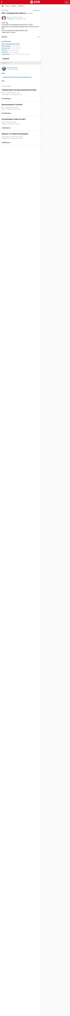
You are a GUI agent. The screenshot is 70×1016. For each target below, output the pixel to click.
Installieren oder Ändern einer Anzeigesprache (17, 77)
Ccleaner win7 (6, 54)
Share (5, 37)
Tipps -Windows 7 (13, 50)
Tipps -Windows (16, 46)
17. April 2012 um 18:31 (20, 19)
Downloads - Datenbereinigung (20, 54)
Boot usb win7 (6, 48)
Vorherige (5, 10)
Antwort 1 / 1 (6, 63)
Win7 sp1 (4, 50)
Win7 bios (5, 52)
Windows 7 (21, 6)
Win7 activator (6, 46)
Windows (13, 6)
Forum (7, 6)
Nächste (35, 10)
